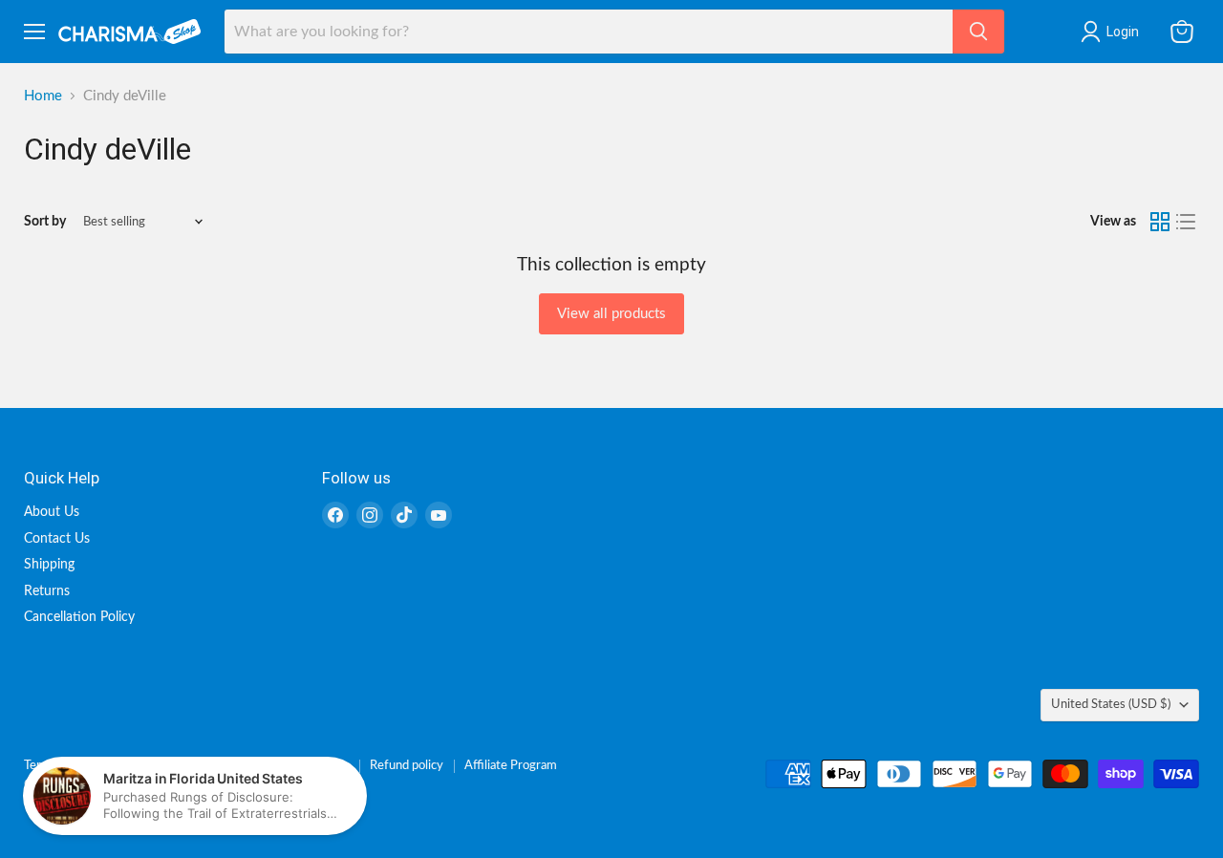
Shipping (49, 564)
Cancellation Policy (79, 617)
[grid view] (1160, 221)
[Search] (978, 32)
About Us (51, 512)
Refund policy (406, 766)
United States (1110, 704)
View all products (611, 314)
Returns (47, 591)
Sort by (45, 221)
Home (43, 96)
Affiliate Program (510, 766)
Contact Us (57, 539)
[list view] (1186, 221)
